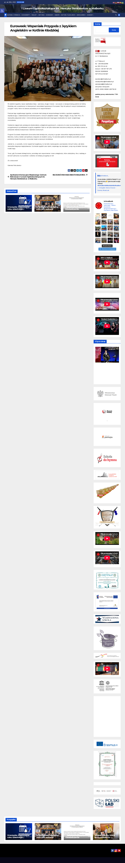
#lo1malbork (101, 185)
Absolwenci (81, 15)
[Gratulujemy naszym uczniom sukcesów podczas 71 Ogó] (110, 234)
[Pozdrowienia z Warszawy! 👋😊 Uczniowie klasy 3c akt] (104, 222)
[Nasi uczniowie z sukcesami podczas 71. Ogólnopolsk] (98, 234)
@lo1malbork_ (104, 176)
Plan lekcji (71, 15)
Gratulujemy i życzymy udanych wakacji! (47, 208)
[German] (116, 2)
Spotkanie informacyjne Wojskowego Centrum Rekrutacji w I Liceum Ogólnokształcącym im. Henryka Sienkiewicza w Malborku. (28, 177)
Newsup (69, 860)
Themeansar (76, 860)
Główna (10, 15)
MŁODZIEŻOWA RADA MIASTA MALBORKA (69, 175)
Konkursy (49, 15)
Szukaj (97, 24)
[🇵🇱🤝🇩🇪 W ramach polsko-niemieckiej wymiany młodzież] (104, 240)
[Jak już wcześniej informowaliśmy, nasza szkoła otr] (98, 240)
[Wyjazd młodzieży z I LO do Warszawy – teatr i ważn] (104, 234)
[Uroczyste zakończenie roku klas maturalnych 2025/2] (110, 240)
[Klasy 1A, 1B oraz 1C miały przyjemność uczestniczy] (104, 228)
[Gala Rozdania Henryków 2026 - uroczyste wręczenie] (116, 240)
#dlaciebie (108, 185)
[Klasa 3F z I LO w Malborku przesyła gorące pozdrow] (110, 228)
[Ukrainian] (123, 2)
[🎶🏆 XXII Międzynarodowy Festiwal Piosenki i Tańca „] (116, 228)
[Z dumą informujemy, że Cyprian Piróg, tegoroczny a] (116, 215)
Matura (64, 15)
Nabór (57, 15)
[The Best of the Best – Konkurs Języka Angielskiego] (110, 222)
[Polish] (118, 2)
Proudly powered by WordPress (53, 860)
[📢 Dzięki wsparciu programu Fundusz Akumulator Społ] (116, 222)
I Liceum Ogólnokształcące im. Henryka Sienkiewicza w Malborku (62, 8)
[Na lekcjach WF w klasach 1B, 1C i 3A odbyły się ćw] (116, 234)
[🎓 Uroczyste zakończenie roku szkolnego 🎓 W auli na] (104, 215)
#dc (113, 185)
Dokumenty (26, 15)
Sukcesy (90, 15)
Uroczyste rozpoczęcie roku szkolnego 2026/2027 (18, 209)
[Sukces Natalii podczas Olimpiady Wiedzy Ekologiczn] (98, 222)
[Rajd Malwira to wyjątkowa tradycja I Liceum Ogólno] (98, 228)
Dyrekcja (16, 15)
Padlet (34, 15)
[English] (114, 2)
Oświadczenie (72, 209)
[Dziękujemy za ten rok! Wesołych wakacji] (98, 215)
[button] (2, 11)
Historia (41, 15)
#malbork (118, 185)
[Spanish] (120, 2)
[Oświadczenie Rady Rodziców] (110, 215)
